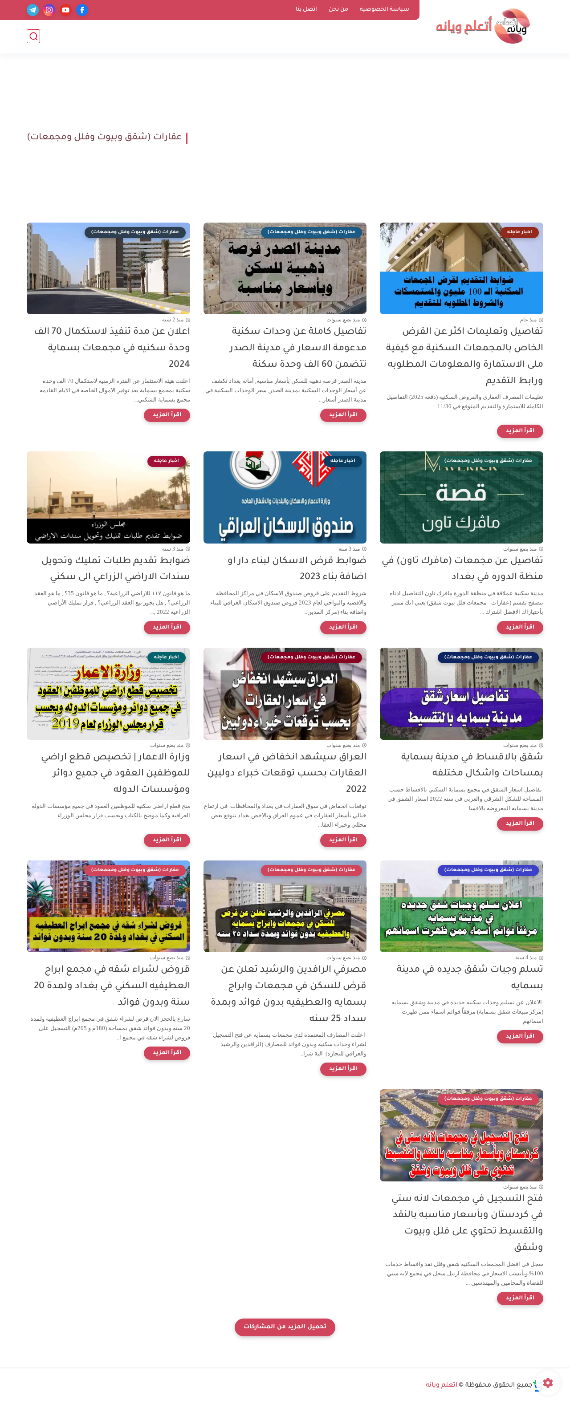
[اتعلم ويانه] (483, 26)
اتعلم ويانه (441, 1385)
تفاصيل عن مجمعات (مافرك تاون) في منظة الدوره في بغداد (462, 569)
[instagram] (49, 10)
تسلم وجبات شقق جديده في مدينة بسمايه (470, 978)
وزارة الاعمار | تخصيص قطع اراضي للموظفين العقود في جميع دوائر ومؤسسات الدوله (115, 774)
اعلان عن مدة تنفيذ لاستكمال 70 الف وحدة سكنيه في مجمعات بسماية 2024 (112, 348)
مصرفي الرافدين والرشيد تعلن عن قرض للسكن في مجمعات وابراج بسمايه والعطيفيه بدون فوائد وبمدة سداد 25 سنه (288, 994)
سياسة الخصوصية (384, 10)
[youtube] (66, 10)
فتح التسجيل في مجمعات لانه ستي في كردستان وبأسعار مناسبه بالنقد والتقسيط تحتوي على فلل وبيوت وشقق (467, 1224)
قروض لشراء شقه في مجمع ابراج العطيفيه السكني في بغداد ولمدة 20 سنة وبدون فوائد (112, 986)
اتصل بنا (306, 10)
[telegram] (33, 10)
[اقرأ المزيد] (520, 431)
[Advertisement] (368, 138)
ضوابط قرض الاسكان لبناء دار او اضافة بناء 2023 (297, 569)
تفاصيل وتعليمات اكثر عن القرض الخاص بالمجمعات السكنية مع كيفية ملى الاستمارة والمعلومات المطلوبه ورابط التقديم (464, 356)
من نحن (338, 10)
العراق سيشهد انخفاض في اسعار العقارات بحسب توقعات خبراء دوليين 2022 (286, 774)
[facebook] (82, 10)
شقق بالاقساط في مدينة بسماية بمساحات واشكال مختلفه (472, 766)
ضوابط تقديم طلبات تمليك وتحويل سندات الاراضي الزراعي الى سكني (115, 569)
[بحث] (33, 36)
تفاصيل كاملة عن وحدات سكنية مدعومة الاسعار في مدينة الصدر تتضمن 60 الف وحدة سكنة (298, 348)
